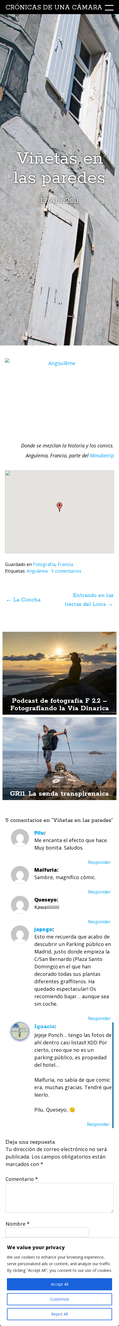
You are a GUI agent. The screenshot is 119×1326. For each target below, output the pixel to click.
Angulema (37, 571)
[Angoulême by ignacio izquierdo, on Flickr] (59, 394)
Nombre (18, 1223)
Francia (65, 564)
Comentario (22, 1179)
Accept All (59, 1284)
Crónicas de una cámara (54, 8)
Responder (99, 862)
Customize (59, 1299)
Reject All (59, 1314)
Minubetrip (102, 455)
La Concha (23, 599)
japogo (43, 929)
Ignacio (44, 1026)
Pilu (39, 832)
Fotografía (44, 564)
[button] (59, 507)
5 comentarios (66, 571)
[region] (59, 1282)
